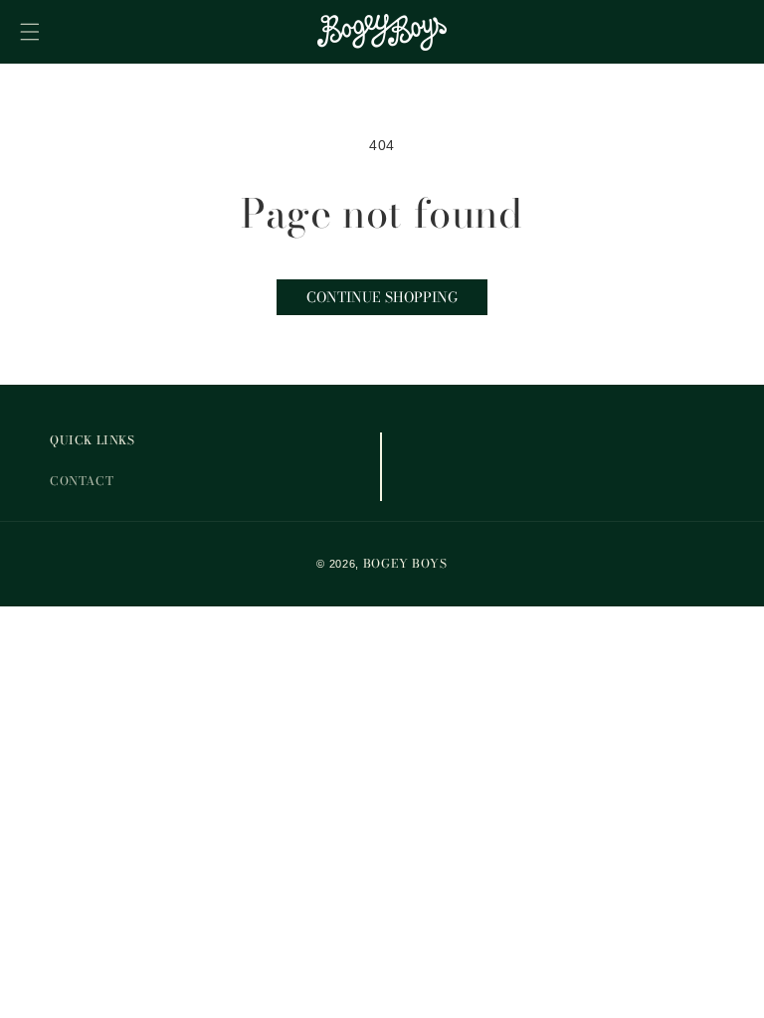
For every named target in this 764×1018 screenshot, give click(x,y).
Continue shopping (382, 297)
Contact (81, 480)
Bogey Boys (405, 563)
